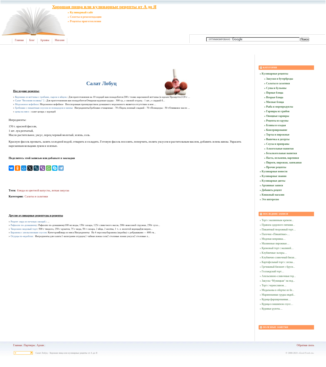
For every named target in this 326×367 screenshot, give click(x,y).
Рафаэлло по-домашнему (24, 225)
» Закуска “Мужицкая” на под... (277, 280)
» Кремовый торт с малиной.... (277, 248)
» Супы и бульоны (275, 88)
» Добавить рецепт (271, 190)
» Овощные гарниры (276, 116)
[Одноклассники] (17, 168)
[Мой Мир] (23, 168)
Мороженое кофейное (27, 104)
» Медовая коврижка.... (273, 238)
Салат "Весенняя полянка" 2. (30, 100)
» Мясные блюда (274, 102)
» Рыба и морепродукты (278, 106)
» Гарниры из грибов (276, 111)
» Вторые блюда (273, 97)
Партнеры (29, 345)
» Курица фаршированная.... (275, 299)
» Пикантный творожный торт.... (278, 229)
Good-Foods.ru (306, 352)
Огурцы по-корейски (22, 236)
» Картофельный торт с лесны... (277, 262)
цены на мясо (22, 111)
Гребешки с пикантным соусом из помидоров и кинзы (43, 107)
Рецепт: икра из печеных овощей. (28, 221)
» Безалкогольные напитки (280, 153)
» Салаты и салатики (277, 83)
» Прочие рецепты (275, 167)
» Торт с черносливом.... (273, 285)
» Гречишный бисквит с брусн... (277, 266)
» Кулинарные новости (273, 171)
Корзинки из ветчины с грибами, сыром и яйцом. (41, 96)
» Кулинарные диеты (272, 181)
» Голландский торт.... (272, 271)
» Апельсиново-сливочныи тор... (278, 276)
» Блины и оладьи (275, 125)
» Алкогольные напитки (279, 148)
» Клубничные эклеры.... (273, 252)
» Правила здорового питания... (277, 224)
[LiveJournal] (36, 168)
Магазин (59, 40)
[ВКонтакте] (11, 168)
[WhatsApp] (48, 168)
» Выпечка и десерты (276, 139)
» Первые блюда (273, 92)
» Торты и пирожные (276, 134)
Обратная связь (305, 345)
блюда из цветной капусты (33, 190)
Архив (40, 345)
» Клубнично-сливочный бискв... (278, 257)
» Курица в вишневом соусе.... (276, 304)
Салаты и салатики (36, 196)
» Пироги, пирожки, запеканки (283, 162)
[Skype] (54, 168)
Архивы (44, 40)
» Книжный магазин (272, 194)
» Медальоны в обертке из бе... (277, 290)
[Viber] (42, 168)
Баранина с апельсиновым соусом (29, 232)
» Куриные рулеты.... (271, 308)
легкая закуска (60, 190)
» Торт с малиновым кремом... (277, 220)
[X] (30, 168)
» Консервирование (275, 130)
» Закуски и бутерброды (278, 78)
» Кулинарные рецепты (274, 73)
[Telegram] (61, 168)
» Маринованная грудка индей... (277, 294)
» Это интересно (269, 199)
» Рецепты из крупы (276, 120)
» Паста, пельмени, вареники (281, 158)
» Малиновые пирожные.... (274, 243)
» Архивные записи (271, 185)
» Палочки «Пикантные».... (275, 234)
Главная (19, 40)
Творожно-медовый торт (24, 228)
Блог (32, 40)
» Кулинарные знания (273, 176)
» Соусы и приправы (276, 144)
